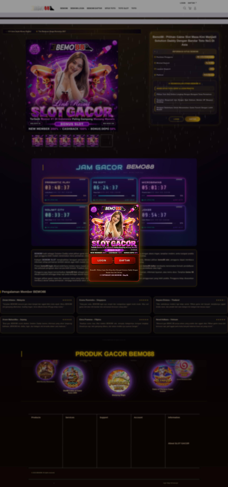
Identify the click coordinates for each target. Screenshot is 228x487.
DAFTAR (124, 261)
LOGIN (102, 261)
